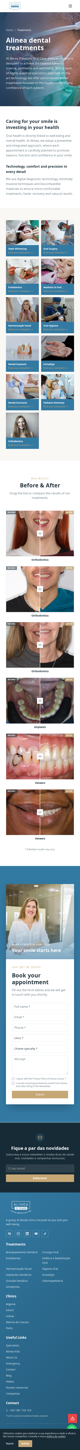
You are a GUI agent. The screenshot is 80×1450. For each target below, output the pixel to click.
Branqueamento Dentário (22, 1252)
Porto (9, 1328)
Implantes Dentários (18, 1275)
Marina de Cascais (17, 1322)
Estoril (10, 1310)
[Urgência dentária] (72, 1418)
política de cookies (56, 1436)
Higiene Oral (50, 1268)
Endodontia (13, 1258)
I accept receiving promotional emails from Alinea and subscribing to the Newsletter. (41, 1085)
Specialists (12, 1345)
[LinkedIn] (27, 1233)
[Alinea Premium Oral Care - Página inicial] (15, 6)
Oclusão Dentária (17, 1281)
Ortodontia (13, 1287)
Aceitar (25, 1443)
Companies (13, 1393)
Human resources (17, 1387)
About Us (11, 1357)
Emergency (13, 1363)
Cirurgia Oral (50, 1252)
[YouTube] (36, 1233)
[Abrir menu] (70, 6)
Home (9, 30)
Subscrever (40, 1178)
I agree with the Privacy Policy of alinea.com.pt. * (41, 1078)
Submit (40, 1094)
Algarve (10, 1304)
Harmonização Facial (19, 1268)
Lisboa (10, 1316)
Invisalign (48, 1275)
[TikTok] (45, 1233)
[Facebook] (9, 1233)
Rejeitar (10, 1443)
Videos (10, 1381)
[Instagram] (18, 1233)
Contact (10, 1369)
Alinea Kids (13, 1351)
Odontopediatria (52, 1281)
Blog (9, 1375)
